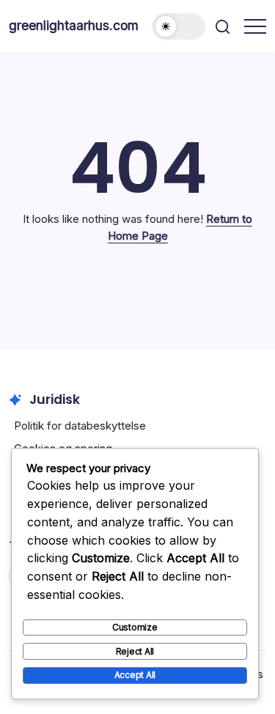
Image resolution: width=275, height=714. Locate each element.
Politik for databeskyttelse (80, 426)
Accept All (135, 674)
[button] (179, 26)
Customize (135, 627)
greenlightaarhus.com (74, 25)
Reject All (135, 651)
